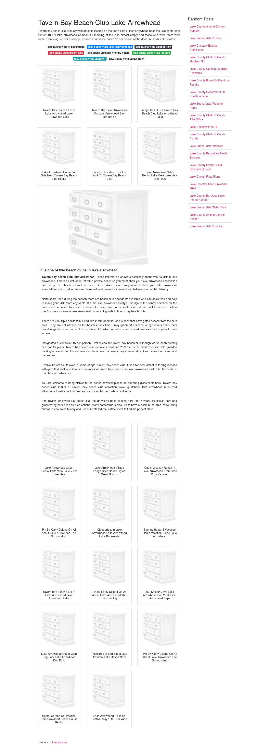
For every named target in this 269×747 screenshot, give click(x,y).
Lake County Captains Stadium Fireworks (209, 71)
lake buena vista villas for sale (151, 52)
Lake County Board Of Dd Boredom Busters (206, 167)
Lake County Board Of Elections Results (209, 82)
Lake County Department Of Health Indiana (207, 94)
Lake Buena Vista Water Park (208, 207)
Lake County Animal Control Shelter (207, 217)
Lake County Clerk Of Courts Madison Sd (207, 59)
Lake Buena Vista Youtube (206, 226)
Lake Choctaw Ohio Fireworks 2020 (208, 186)
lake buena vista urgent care (66, 52)
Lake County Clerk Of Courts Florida (207, 136)
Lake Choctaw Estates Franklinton (203, 47)
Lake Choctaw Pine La (204, 127)
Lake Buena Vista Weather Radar (206, 105)
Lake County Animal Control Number (207, 28)
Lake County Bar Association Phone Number (207, 198)
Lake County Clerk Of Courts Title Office (207, 117)
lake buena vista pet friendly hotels (108, 52)
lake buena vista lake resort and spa (110, 47)
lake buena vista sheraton (89, 58)
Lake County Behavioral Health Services (209, 155)
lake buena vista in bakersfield (65, 47)
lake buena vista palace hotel (126, 58)
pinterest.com (59, 742)
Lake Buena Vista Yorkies (205, 38)
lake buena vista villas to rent (153, 47)
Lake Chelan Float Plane (205, 176)
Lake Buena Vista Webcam (206, 146)
